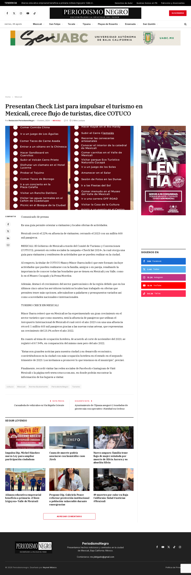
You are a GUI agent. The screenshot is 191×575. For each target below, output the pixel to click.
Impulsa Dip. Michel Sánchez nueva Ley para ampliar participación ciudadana (22, 456)
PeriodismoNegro (60, 386)
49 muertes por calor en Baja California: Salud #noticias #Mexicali (110, 498)
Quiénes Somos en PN (147, 3)
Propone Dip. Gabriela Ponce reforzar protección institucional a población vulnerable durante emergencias (69, 499)
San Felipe (54, 24)
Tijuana (87, 24)
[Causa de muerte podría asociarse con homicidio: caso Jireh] (69, 437)
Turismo (76, 386)
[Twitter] (8, 231)
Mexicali (37, 24)
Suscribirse (178, 13)
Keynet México (50, 567)
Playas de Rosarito (108, 24)
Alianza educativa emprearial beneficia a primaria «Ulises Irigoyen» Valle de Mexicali (58, 3)
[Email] (8, 245)
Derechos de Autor (124, 3)
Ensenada (130, 24)
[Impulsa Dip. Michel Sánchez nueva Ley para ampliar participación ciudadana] (25, 437)
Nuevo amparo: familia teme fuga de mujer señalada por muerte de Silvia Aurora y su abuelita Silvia (110, 457)
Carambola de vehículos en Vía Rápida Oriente (39, 405)
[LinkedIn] (8, 238)
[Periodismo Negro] (95, 13)
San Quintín (149, 24)
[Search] (185, 24)
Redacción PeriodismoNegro (21, 120)
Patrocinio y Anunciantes (173, 3)
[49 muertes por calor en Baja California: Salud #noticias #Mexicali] (113, 479)
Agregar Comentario (69, 516)
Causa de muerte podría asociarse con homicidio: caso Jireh (67, 456)
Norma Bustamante (38, 386)
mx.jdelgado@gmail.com (102, 557)
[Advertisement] (95, 72)
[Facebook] (8, 224)
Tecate (71, 24)
